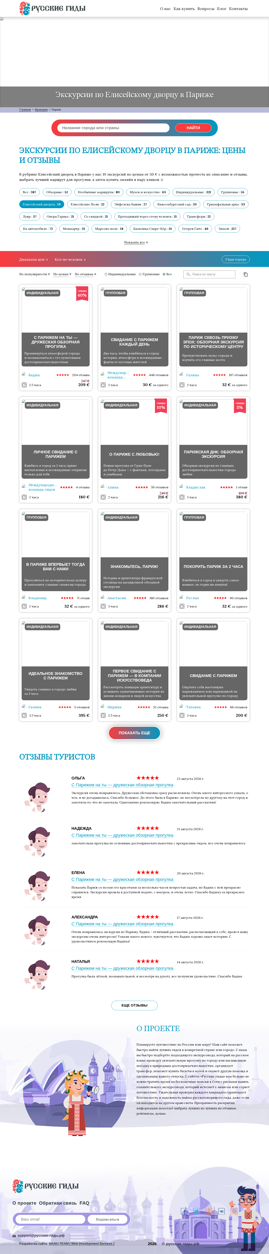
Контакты (238, 8)
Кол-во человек (68, 259)
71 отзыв (83, 598)
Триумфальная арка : (226, 204)
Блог (221, 8)
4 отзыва (83, 487)
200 (241, 715)
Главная (25, 109)
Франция (41, 109)
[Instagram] (234, 1211)
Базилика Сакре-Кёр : (152, 229)
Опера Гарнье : (60, 216)
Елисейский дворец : (42, 204)
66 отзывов (238, 707)
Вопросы (206, 8)
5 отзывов (82, 707)
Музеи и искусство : (148, 192)
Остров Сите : (195, 229)
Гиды (235, 259)
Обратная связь (58, 1203)
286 (162, 606)
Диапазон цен (32, 259)
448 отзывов (158, 375)
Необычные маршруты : (99, 192)
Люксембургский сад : (177, 204)
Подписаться (107, 1219)
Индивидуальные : (193, 192)
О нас (165, 8)
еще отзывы (134, 1005)
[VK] (221, 1211)
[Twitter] (196, 1211)
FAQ (84, 1203)
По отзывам (84, 274)
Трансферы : (199, 216)
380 (241, 496)
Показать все (134, 242)
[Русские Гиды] (52, 8)
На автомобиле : (38, 229)
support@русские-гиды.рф (41, 1235)
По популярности (33, 274)
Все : (29, 192)
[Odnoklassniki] (209, 1211)
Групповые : (232, 192)
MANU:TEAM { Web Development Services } (81, 1243)
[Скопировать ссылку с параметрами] (246, 274)
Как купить (184, 8)
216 (163, 496)
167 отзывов (238, 375)
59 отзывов (159, 487)
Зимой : (227, 229)
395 (84, 715)
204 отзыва (81, 375)
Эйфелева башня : (130, 204)
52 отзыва (160, 707)
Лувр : (30, 216)
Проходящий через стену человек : (147, 216)
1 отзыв (241, 487)
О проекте (24, 1203)
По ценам (61, 274)
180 (84, 496)
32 (226, 384)
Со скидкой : (96, 216)
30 (147, 384)
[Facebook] (184, 1211)
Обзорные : (57, 192)
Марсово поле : (109, 229)
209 (84, 384)
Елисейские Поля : (87, 204)
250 (162, 715)
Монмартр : (74, 229)
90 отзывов (238, 598)
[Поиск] (187, 274)
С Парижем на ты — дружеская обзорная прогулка (122, 784)
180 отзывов (158, 598)
